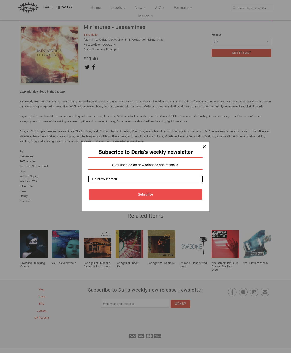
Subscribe (145, 194)
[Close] (204, 147)
